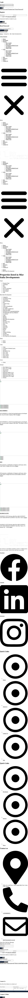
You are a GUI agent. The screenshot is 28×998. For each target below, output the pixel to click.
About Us (5, 58)
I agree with (9, 16)
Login (2, 8)
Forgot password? (11, 963)
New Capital (8, 43)
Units (4, 49)
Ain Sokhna (8, 46)
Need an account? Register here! (7, 9)
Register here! (3, 963)
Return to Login (3, 31)
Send (14, 991)
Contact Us (5, 61)
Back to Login (3, 23)
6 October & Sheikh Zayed (12, 45)
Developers (5, 40)
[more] (18, 414)
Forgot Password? (19, 9)
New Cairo (8, 44)
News (4, 59)
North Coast (8, 48)
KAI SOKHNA (3, 410)
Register (2, 21)
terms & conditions (11, 16)
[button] (14, 92)
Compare (2, 997)
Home (1, 34)
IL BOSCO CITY (4, 513)
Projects (4, 41)
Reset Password (4, 30)
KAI (1, 462)
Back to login (18, 963)
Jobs (4, 57)
